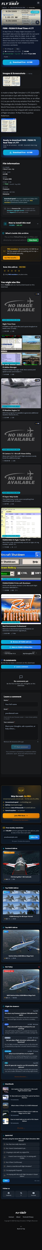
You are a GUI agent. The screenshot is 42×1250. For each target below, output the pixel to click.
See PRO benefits (10, 258)
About (18, 1217)
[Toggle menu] (38, 3)
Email (6, 709)
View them (33, 240)
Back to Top (21, 1229)
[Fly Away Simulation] (18, 3)
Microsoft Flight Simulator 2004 (17, 7)
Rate (18, 49)
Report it (13, 212)
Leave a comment (22, 667)
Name (6, 700)
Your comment (9, 722)
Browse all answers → (21, 1076)
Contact (11, 1217)
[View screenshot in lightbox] (37, 22)
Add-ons (4, 7)
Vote (6, 1180)
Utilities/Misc (32, 7)
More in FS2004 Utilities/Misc (22, 647)
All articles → (21, 1128)
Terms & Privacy (28, 1217)
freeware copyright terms (15, 210)
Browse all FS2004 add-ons (22, 642)
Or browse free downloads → (21, 820)
